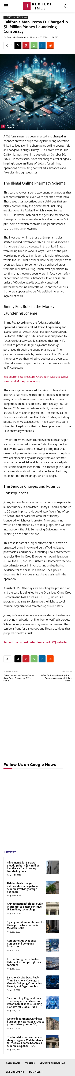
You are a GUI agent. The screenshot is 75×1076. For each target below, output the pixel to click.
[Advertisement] (37, 725)
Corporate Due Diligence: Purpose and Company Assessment (22, 943)
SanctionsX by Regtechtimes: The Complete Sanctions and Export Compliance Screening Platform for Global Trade (24, 1003)
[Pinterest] (25, 45)
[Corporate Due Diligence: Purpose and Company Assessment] (52, 945)
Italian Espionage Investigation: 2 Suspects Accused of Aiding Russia (56, 678)
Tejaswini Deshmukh (17, 37)
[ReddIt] (50, 45)
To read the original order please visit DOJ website (35, 642)
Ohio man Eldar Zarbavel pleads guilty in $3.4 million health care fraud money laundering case (23, 867)
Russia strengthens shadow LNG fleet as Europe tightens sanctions (24, 962)
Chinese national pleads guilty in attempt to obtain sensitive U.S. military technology (25, 906)
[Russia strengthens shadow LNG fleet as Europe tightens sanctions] (52, 963)
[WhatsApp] (34, 45)
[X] (17, 45)
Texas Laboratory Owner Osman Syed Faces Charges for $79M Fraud (18, 678)
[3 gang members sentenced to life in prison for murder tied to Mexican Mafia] (52, 926)
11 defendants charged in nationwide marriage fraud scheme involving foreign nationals (23, 888)
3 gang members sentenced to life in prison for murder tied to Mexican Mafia (25, 925)
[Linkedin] (42, 45)
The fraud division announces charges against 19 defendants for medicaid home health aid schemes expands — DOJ (25, 1042)
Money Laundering (16, 17)
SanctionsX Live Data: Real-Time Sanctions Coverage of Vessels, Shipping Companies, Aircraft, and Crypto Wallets (25, 982)
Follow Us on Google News (29, 764)
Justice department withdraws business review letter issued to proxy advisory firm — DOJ (25, 1021)
